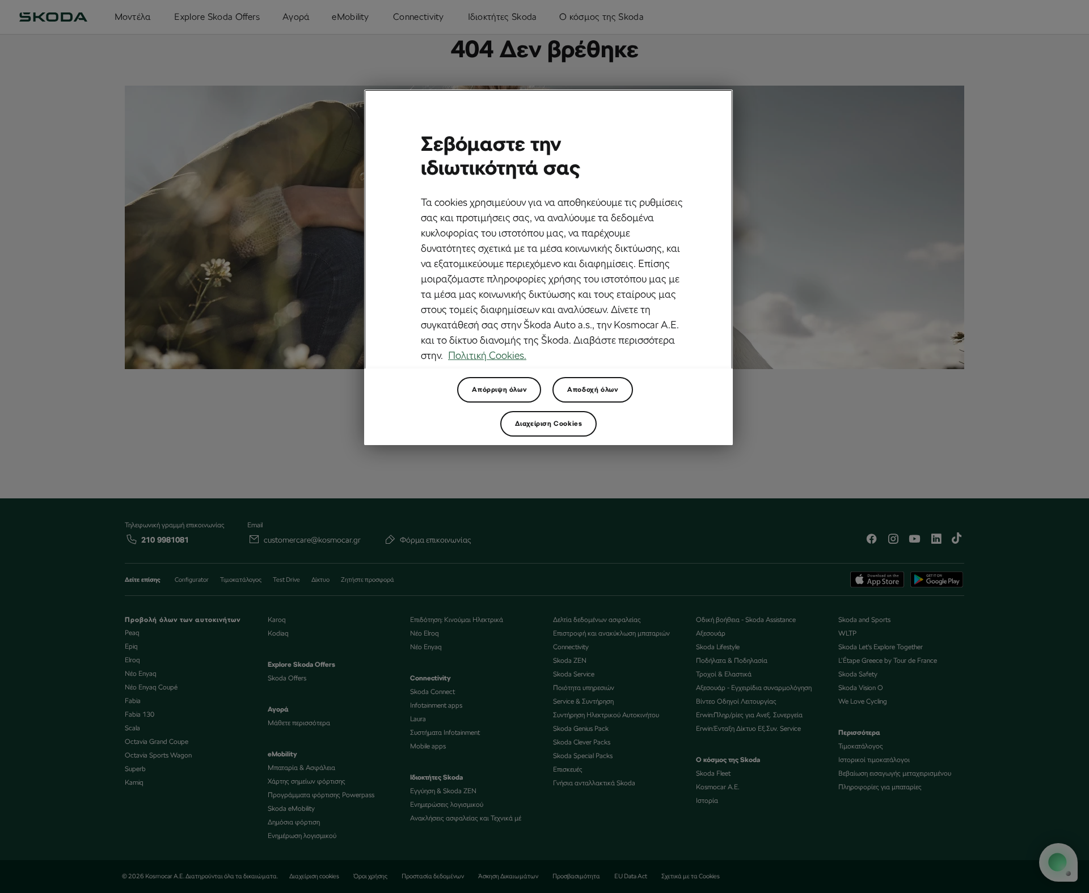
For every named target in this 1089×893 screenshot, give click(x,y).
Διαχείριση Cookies (549, 424)
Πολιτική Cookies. (487, 355)
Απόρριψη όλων (499, 389)
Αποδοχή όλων (592, 389)
